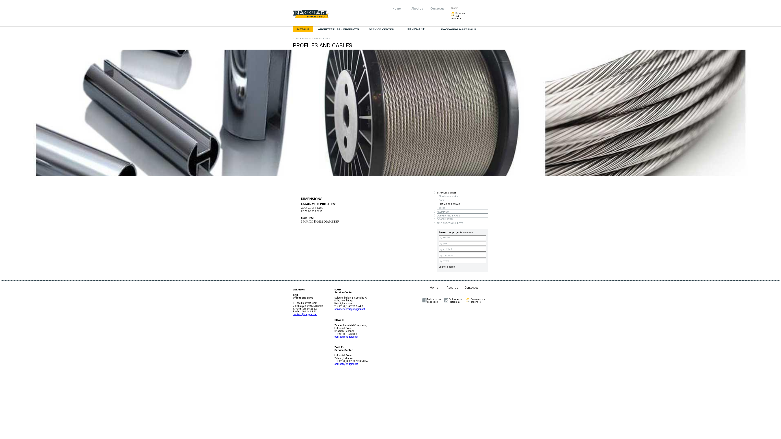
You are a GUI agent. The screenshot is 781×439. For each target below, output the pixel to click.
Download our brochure (458, 16)
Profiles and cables (449, 204)
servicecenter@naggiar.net (349, 309)
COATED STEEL (445, 219)
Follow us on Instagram (455, 300)
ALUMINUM (443, 211)
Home (397, 8)
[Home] (311, 17)
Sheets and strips (448, 196)
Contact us (437, 8)
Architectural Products (338, 29)
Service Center (381, 29)
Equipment (416, 29)
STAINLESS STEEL (446, 192)
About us (417, 8)
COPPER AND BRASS (448, 215)
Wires (442, 207)
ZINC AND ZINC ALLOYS (450, 223)
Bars (441, 200)
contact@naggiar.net (305, 314)
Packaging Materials (458, 29)
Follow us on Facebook (434, 300)
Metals (303, 29)
